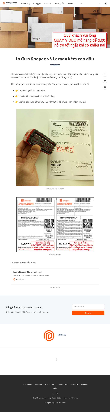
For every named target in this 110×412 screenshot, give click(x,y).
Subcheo (38, 384)
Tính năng (25, 3)
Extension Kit (49, 384)
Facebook (74, 384)
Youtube (84, 384)
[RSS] (57, 394)
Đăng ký (88, 313)
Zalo (55, 388)
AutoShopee (27, 384)
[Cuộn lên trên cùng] (105, 74)
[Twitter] (105, 81)
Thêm (70, 3)
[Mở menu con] (81, 3)
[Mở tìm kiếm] (100, 3)
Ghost (76, 398)
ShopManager (62, 384)
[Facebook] (105, 87)
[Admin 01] (49, 335)
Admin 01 (62, 334)
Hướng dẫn (59, 3)
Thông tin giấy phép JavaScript (55, 403)
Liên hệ (47, 3)
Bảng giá (37, 3)
